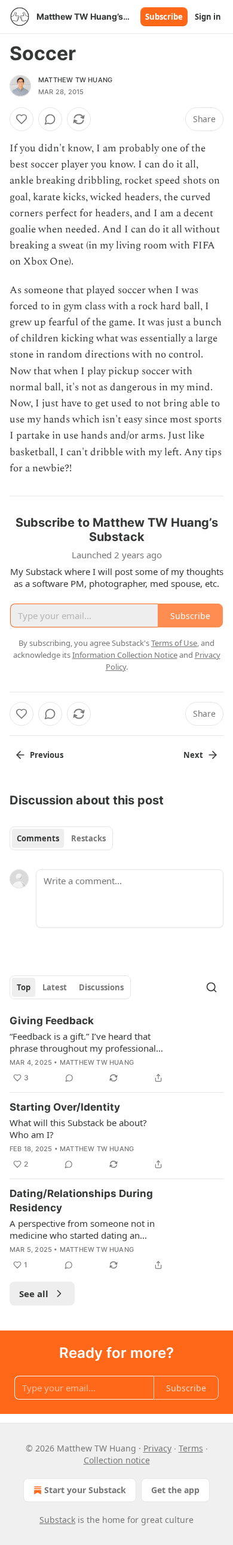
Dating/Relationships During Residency (81, 1200)
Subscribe (164, 16)
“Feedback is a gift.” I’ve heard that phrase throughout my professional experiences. (83, 1042)
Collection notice (117, 1460)
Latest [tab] (54, 987)
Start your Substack (85, 1490)
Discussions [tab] (101, 987)
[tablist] (61, 838)
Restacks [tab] (88, 838)
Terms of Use (174, 643)
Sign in (208, 16)
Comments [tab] (38, 838)
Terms (191, 1448)
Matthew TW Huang (75, 80)
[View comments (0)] (50, 119)
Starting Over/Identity (65, 1107)
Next (193, 755)
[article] (116, 1049)
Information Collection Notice (124, 654)
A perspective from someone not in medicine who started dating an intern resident (82, 1229)
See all (33, 1294)
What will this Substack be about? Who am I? (78, 1128)
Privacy (157, 1448)
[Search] (211, 987)
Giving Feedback (52, 1021)
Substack (57, 1519)
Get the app (175, 1490)
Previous (46, 755)
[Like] (21, 119)
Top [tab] (23, 987)
